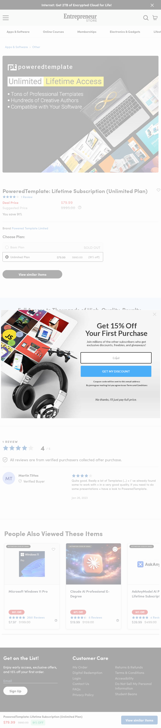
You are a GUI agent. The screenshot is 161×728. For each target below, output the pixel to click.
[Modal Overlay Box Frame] (80, 364)
